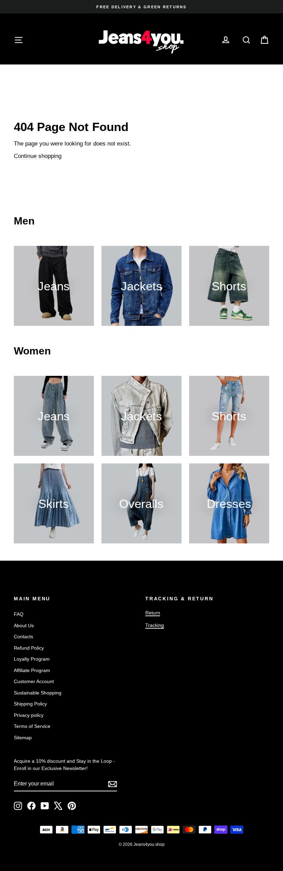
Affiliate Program (32, 670)
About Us (24, 625)
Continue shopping (37, 156)
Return (152, 612)
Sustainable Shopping (37, 692)
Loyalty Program (32, 659)
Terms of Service (32, 726)
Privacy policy (28, 715)
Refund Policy (29, 648)
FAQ (18, 614)
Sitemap (23, 737)
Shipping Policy (30, 704)
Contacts (23, 636)
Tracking (154, 625)
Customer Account (34, 681)
